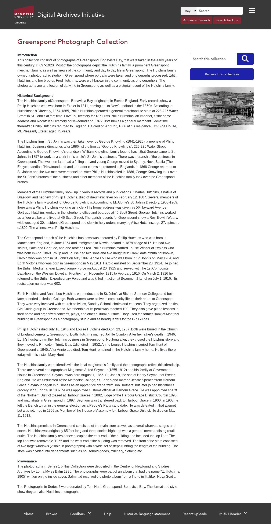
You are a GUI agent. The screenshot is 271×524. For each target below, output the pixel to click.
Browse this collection (222, 74)
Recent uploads (195, 514)
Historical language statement (147, 514)
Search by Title (227, 20)
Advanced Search (196, 20)
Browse (52, 514)
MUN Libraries (230, 514)
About (28, 514)
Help (107, 514)
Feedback (78, 514)
